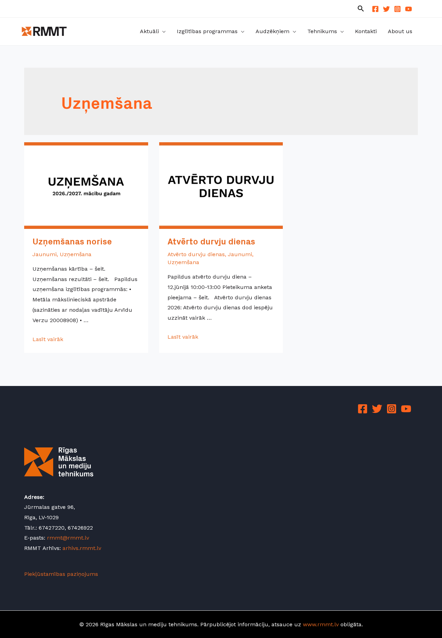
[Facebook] (375, 9)
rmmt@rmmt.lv (68, 537)
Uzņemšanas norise (72, 242)
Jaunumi (44, 254)
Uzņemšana (76, 254)
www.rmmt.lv (321, 624)
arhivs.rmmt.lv (82, 548)
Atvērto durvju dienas (211, 242)
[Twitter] (386, 9)
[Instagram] (397, 9)
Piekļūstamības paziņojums (61, 574)
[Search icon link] (361, 9)
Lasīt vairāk (47, 339)
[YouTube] (408, 9)
